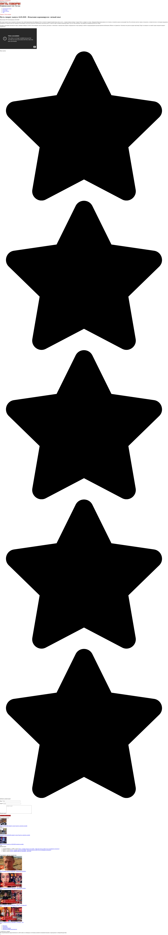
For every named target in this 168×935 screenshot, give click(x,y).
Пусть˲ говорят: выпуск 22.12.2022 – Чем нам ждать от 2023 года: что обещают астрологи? (39, 848)
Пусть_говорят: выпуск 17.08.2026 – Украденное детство (13, 888)
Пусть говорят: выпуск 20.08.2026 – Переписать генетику (13, 871)
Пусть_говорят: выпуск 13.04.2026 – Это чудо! (20, 851)
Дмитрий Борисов (7, 928)
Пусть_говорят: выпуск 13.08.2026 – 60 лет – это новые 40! (13, 905)
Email (1, 803)
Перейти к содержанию (5, 0)
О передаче (5, 926)
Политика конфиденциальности (10, 929)
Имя (1, 801)
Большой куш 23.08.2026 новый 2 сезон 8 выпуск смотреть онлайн (15, 835)
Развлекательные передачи (7, 8)
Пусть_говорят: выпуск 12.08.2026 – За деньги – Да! (11, 922)
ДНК (3, 12)
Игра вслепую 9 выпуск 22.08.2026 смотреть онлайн (12, 844)
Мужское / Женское (6, 11)
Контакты (5, 925)
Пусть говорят (5, 9)
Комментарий (3, 813)
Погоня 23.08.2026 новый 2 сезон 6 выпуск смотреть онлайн (13, 825)
